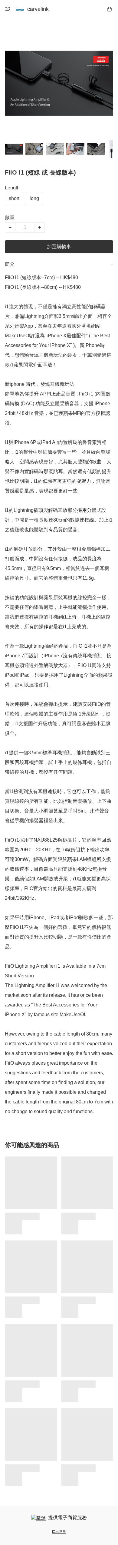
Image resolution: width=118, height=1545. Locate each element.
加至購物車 (59, 246)
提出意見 (59, 1532)
